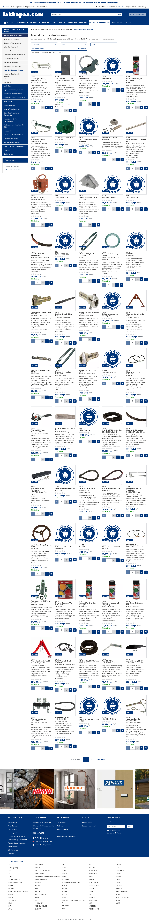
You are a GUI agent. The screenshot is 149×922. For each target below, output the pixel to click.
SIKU (90, 903)
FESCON (37, 868)
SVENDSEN (92, 906)
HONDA (37, 888)
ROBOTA (91, 894)
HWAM (37, 897)
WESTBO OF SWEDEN (122, 897)
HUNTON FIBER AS (41, 894)
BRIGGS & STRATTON (15, 882)
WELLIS (118, 894)
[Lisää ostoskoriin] (51, 107)
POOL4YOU (92, 879)
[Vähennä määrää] (33, 107)
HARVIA (37, 885)
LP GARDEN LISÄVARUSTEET (71, 882)
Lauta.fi (64, 873)
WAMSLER (119, 888)
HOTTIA (37, 891)
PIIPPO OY (92, 868)
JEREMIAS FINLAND (41, 906)
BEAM (10, 876)
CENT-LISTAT (12, 888)
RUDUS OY (92, 897)
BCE (9, 873)
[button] (113, 833)
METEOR (65, 894)
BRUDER (10, 885)
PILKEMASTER (93, 871)
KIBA (63, 865)
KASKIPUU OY (39, 909)
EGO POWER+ (12, 900)
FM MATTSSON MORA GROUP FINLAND (47, 876)
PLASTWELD (93, 873)
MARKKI (64, 885)
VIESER (118, 882)
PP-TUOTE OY (93, 882)
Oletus (51, 53)
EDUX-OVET (12, 897)
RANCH (91, 891)
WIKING (118, 900)
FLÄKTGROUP (39, 873)
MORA (64, 897)
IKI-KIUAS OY (39, 903)
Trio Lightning (120, 871)
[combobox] (86, 14)
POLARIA (91, 876)
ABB (9, 865)
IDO (36, 900)
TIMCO (118, 868)
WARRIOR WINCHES (122, 891)
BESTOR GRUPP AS (14, 879)
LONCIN (64, 876)
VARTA (118, 879)
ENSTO (10, 906)
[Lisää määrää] (47, 107)
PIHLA (90, 865)
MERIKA (64, 891)
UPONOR (118, 876)
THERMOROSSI (94, 909)
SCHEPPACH (93, 900)
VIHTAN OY (119, 885)
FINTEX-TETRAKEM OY (42, 871)
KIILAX (64, 868)
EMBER (10, 903)
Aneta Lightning (13, 868)
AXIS (9, 871)
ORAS (63, 908)
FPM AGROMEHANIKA (41, 879)
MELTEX (64, 888)
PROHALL (92, 888)
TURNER (118, 873)
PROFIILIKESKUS (94, 885)
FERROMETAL (39, 865)
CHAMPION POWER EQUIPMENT (18, 891)
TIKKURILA (119, 865)
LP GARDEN (65, 879)
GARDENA (38, 882)
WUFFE (118, 903)
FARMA (10, 909)
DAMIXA (10, 894)
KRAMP (64, 871)
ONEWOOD (65, 905)
